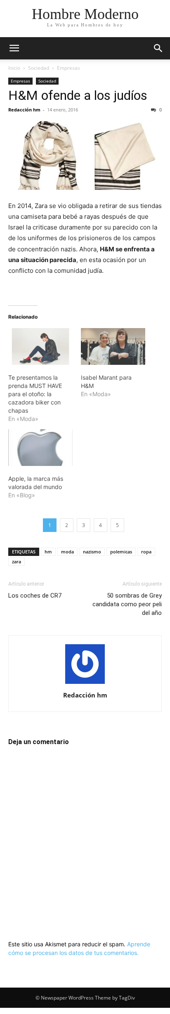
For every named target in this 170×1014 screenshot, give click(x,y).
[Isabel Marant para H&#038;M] (113, 346)
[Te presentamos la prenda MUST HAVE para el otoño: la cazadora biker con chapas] (40, 346)
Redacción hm (24, 109)
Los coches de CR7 (34, 595)
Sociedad (38, 67)
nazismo (92, 551)
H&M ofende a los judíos (77, 95)
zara (16, 561)
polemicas (121, 551)
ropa (146, 551)
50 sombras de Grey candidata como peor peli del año (127, 604)
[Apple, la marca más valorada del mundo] (40, 447)
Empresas (68, 67)
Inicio (14, 67)
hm (48, 551)
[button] (14, 48)
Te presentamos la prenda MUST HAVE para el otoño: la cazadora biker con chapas (35, 394)
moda (67, 551)
